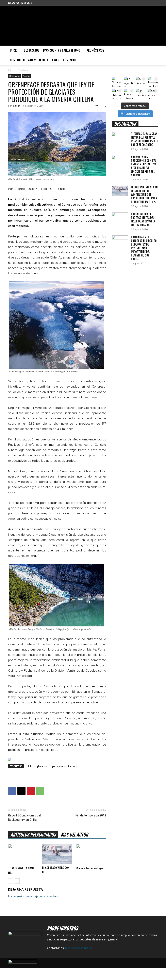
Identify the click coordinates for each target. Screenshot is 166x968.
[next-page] (17, 881)
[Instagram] (48, 3)
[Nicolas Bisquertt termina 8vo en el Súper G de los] (117, 82)
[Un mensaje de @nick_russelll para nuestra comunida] (141, 94)
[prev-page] (10, 881)
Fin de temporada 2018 (91, 815)
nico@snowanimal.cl (78, 948)
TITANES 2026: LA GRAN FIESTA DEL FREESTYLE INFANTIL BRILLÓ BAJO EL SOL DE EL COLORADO (144, 139)
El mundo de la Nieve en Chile (29, 60)
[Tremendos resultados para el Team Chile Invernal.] (153, 82)
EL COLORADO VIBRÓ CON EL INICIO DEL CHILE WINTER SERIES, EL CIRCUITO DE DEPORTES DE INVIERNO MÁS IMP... (144, 195)
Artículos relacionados (33, 835)
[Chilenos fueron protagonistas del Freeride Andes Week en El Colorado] (91, 854)
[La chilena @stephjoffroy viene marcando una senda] (117, 94)
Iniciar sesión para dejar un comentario (33, 896)
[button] (153, 50)
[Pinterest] (31, 791)
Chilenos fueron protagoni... (91, 868)
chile (29, 766)
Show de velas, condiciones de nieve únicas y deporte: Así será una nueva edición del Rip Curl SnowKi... (143, 166)
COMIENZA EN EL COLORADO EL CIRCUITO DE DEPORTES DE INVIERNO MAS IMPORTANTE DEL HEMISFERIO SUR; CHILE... (144, 248)
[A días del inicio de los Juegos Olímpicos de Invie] (141, 82)
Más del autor (74, 835)
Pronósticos (95, 50)
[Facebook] (41, 3)
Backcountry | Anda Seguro (61, 50)
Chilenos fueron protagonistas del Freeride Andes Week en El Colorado (143, 219)
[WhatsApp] (40, 791)
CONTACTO (69, 60)
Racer (16, 105)
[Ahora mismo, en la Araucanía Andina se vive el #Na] (129, 94)
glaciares (42, 766)
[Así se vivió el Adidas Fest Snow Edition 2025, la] (153, 94)
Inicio (14, 50)
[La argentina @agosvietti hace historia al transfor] (129, 82)
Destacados (31, 50)
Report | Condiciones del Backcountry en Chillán (24, 818)
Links (55, 60)
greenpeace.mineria (63, 766)
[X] (21, 791)
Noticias (26, 76)
